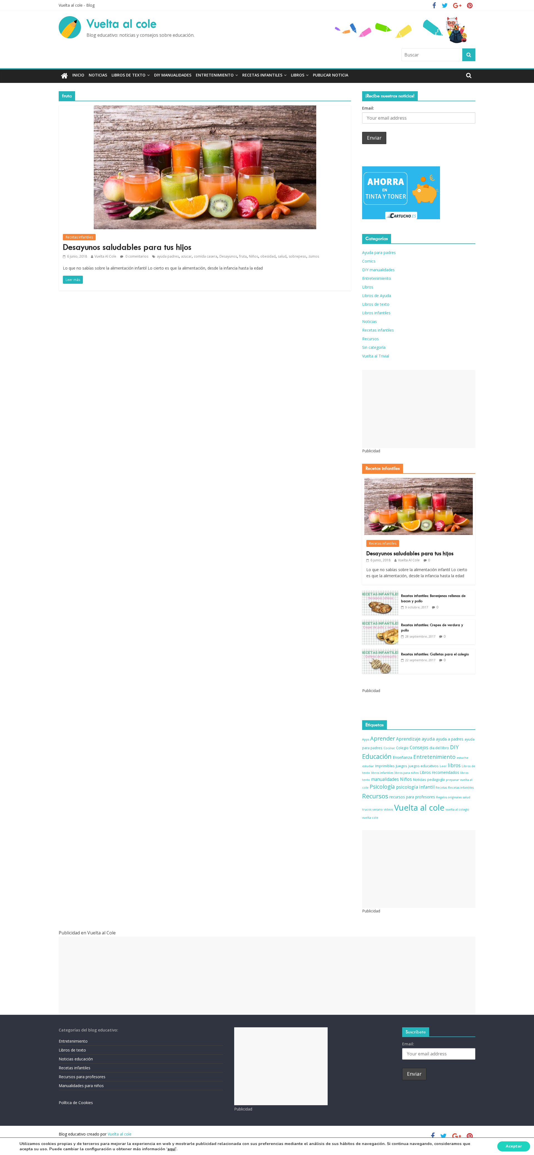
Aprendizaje (408, 739)
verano (377, 809)
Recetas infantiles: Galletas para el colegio (435, 654)
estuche (462, 758)
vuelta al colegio (457, 809)
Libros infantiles (376, 312)
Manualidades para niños (81, 1085)
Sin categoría (373, 347)
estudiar (368, 766)
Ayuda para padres (379, 252)
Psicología (382, 786)
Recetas (441, 787)
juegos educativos (423, 766)
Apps (365, 739)
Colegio (402, 748)
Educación (377, 756)
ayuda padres (168, 256)
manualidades (385, 779)
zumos (313, 256)
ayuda (428, 739)
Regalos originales (449, 797)
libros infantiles (382, 773)
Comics (368, 261)
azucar (186, 256)
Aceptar (514, 1146)
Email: (368, 108)
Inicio (78, 75)
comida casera (205, 256)
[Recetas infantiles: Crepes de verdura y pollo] (380, 622)
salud (282, 256)
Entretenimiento (215, 75)
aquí (171, 1149)
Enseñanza (402, 757)
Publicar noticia (330, 75)
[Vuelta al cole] (64, 76)
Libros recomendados (439, 772)
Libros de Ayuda (376, 295)
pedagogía (436, 779)
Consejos (419, 747)
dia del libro (439, 748)
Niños (253, 256)
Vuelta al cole (121, 24)
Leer (443, 766)
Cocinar (389, 748)
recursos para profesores (412, 796)
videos (388, 809)
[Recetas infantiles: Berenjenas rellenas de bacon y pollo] (380, 593)
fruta (243, 256)
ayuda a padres (449, 739)
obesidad (268, 256)
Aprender (382, 738)
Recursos (370, 338)
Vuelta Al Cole (105, 256)
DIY (454, 747)
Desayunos (228, 256)
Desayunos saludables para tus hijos (127, 247)
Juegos (401, 766)
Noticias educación (76, 1059)
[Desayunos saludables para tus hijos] (205, 109)
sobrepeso (297, 256)
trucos (366, 809)
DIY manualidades (172, 75)
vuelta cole (370, 818)
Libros (297, 75)
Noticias (98, 75)
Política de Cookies (76, 1102)
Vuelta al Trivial (375, 356)
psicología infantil (415, 787)
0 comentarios (136, 256)
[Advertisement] (418, 409)
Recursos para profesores (82, 1076)
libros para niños (406, 773)
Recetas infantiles (262, 75)
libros (454, 765)
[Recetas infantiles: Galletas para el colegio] (380, 651)
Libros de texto (128, 75)
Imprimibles (385, 766)
